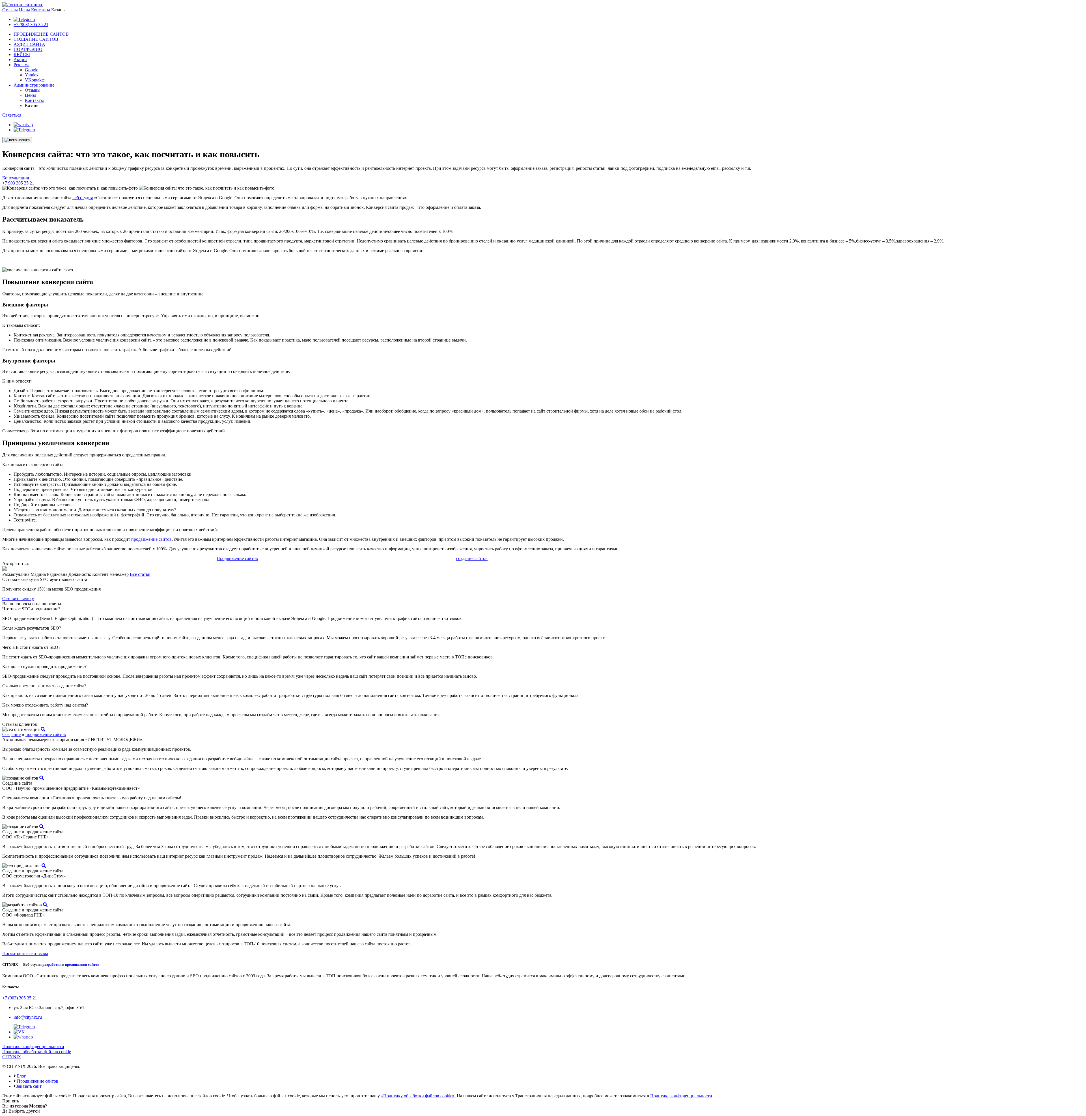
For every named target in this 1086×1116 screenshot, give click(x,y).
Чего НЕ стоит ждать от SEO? (31, 647)
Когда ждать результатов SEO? (31, 628)
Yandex (31, 74)
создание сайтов (472, 558)
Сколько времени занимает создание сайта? (44, 685)
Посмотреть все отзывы (25, 953)
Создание (11, 734)
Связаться (11, 115)
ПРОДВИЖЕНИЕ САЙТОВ (41, 34)
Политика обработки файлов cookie (36, 1051)
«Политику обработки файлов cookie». (418, 1095)
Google (31, 69)
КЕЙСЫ (22, 54)
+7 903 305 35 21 (18, 183)
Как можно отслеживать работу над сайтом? (45, 705)
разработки (51, 964)
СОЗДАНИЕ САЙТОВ (36, 39)
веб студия (82, 197)
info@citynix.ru (28, 1017)
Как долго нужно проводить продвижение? (44, 666)
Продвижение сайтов (237, 558)
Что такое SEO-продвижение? (31, 608)
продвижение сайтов (151, 539)
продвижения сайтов (82, 964)
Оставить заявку (18, 598)
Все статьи (140, 574)
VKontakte (35, 80)
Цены (24, 9)
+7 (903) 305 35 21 (31, 24)
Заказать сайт (29, 1086)
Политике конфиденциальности (681, 1095)
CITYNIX (11, 1056)
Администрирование (34, 85)
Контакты (40, 9)
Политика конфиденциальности (33, 1046)
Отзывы (10, 9)
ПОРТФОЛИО (28, 49)
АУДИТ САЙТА (29, 44)
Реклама (21, 64)
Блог (21, 1076)
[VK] (19, 1031)
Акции (20, 59)
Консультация (15, 177)
